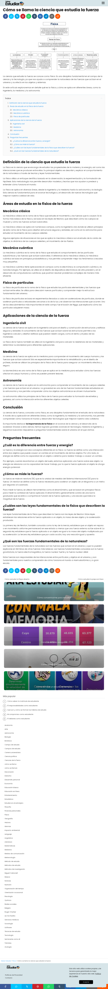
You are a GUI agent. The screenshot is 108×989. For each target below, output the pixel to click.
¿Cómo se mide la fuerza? (24, 144)
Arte (6, 729)
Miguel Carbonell (11, 873)
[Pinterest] (22, 16)
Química (8, 900)
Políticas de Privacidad (13, 975)
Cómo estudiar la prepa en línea (90, 579)
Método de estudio (12, 861)
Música (7, 877)
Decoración (9, 772)
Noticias (8, 881)
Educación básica (11, 787)
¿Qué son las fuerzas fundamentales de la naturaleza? (36, 151)
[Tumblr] (34, 16)
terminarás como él (12, 939)
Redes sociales (10, 904)
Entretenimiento (11, 795)
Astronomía (18, 130)
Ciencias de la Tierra (12, 760)
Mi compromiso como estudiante (20, 714)
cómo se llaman (11, 768)
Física (7, 815)
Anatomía (8, 725)
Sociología (9, 923)
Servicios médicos (12, 920)
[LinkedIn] (40, 16)
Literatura (8, 842)
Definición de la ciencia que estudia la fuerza (27, 103)
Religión (8, 908)
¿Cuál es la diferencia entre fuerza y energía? (31, 141)
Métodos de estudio (12, 865)
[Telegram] (46, 16)
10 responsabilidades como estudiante (22, 705)
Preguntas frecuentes (19, 137)
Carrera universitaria (12, 752)
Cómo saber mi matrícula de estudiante (23, 701)
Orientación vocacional (14, 892)
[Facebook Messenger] (11, 16)
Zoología (8, 947)
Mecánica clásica (20, 110)
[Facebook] (5, 16)
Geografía (9, 818)
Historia (7, 822)
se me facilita (10, 916)
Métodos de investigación (15, 869)
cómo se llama (10, 764)
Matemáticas (10, 846)
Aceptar (86, 982)
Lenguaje (8, 834)
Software (8, 927)
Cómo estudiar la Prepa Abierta (17, 579)
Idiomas (8, 826)
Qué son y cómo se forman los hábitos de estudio (26, 710)
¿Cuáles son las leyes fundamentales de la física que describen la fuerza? (44, 147)
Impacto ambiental (12, 830)
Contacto (8, 978)
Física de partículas (21, 116)
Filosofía (8, 807)
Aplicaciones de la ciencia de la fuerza (26, 120)
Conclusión (14, 134)
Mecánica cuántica (22, 113)
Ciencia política (11, 756)
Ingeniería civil (18, 124)
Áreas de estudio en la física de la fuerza (26, 106)
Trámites (8, 943)
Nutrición (8, 885)
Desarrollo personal (12, 780)
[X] (17, 16)
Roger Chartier (10, 912)
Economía (8, 783)
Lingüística (9, 838)
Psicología (9, 896)
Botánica (8, 741)
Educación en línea (12, 791)
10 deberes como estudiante (18, 718)
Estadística (9, 799)
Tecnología (9, 935)
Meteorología (10, 857)
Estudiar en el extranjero (14, 803)
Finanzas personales (12, 811)
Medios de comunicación (14, 853)
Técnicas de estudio (12, 931)
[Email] (51, 16)
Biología (8, 737)
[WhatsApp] (28, 16)
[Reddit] (57, 16)
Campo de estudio (12, 745)
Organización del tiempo (14, 888)
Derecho (8, 776)
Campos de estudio (12, 748)
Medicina (17, 127)
